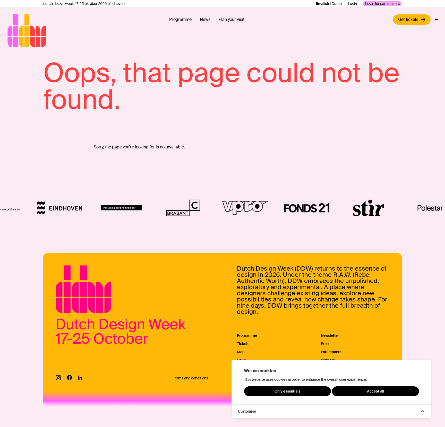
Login (352, 3)
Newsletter (330, 335)
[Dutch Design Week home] (13, 30)
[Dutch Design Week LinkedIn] (80, 378)
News (205, 19)
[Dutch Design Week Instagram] (58, 378)
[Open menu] (437, 19)
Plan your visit (231, 19)
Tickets (243, 343)
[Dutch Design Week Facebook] (69, 378)
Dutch (337, 3)
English (322, 3)
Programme (180, 19)
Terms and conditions (190, 378)
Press (325, 343)
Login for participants (382, 3)
